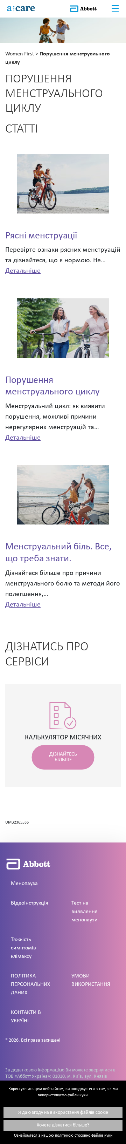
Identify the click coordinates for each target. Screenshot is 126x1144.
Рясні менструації (41, 236)
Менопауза (24, 883)
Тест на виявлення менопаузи (84, 911)
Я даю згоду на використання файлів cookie (63, 1112)
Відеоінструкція (29, 903)
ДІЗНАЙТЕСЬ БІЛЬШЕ (63, 757)
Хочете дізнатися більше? (63, 1125)
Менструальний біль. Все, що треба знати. (58, 553)
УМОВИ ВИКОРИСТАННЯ (90, 980)
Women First (19, 54)
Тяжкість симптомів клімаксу (23, 948)
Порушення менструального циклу (52, 386)
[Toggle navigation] (115, 9)
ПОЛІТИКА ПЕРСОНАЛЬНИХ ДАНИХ (30, 984)
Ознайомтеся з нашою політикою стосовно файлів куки (63, 1135)
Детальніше (23, 271)
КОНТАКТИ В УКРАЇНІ (26, 1017)
